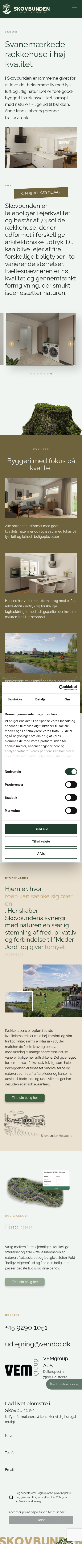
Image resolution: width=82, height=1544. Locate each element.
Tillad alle (41, 829)
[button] (74, 9)
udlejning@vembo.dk (37, 1344)
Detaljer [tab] (41, 699)
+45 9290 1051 (26, 1327)
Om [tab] (67, 699)
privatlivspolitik (62, 1493)
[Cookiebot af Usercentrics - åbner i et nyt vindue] (59, 687)
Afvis (41, 853)
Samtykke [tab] (15, 699)
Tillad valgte (41, 841)
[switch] (71, 784)
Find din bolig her (25, 1097)
